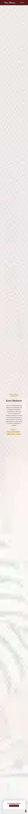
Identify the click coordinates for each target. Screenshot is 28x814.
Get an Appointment (14, 805)
